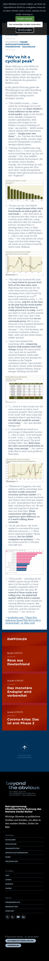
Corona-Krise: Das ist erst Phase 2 (23, 721)
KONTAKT (9, 911)
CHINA (8, 880)
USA (7, 875)
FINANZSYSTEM (12, 848)
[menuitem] (20, 941)
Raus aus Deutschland (18, 662)
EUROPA (9, 884)
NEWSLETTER (11, 907)
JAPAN (8, 888)
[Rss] (13, 917)
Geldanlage (28, 47)
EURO (8, 857)
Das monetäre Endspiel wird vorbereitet (19, 691)
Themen (23, 42)
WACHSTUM (10, 844)
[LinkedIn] (23, 917)
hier (7, 827)
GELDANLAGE (11, 861)
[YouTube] (18, 917)
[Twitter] (7, 917)
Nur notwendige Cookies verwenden (25, 24)
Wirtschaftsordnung (17, 44)
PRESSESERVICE (12, 902)
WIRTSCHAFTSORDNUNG (16, 853)
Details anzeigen (25, 30)
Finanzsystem (12, 47)
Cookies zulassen (24, 19)
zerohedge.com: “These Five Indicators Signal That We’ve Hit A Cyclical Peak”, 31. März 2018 (23, 620)
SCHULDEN (10, 840)
